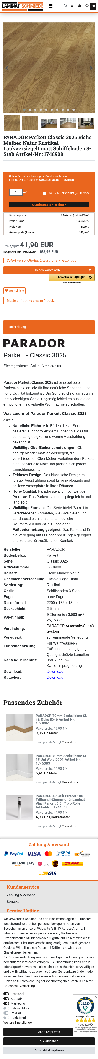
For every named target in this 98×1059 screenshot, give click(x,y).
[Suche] (65, 6)
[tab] (49, 327)
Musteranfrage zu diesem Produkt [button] (31, 300)
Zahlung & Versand (21, 895)
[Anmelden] (72, 6)
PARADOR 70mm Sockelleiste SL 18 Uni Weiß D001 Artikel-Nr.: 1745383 (61, 760)
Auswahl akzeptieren (49, 1050)
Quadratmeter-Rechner (49, 205)
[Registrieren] (80, 6)
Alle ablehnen (49, 1041)
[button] (72, 279)
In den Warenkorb (47, 270)
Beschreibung (16, 327)
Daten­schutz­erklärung (19, 986)
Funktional (18, 1018)
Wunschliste (16, 290)
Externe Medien (21, 1008)
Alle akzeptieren (49, 1032)
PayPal (16, 1013)
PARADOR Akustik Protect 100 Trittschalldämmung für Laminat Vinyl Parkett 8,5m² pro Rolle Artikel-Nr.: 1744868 (60, 802)
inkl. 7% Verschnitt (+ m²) (68, 193)
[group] (19, 727)
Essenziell (17, 994)
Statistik (16, 998)
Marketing (18, 1003)
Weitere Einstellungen (18, 1022)
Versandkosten (70, 742)
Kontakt (13, 901)
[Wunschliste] (87, 6)
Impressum (60, 976)
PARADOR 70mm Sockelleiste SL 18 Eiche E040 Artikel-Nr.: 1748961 (61, 720)
